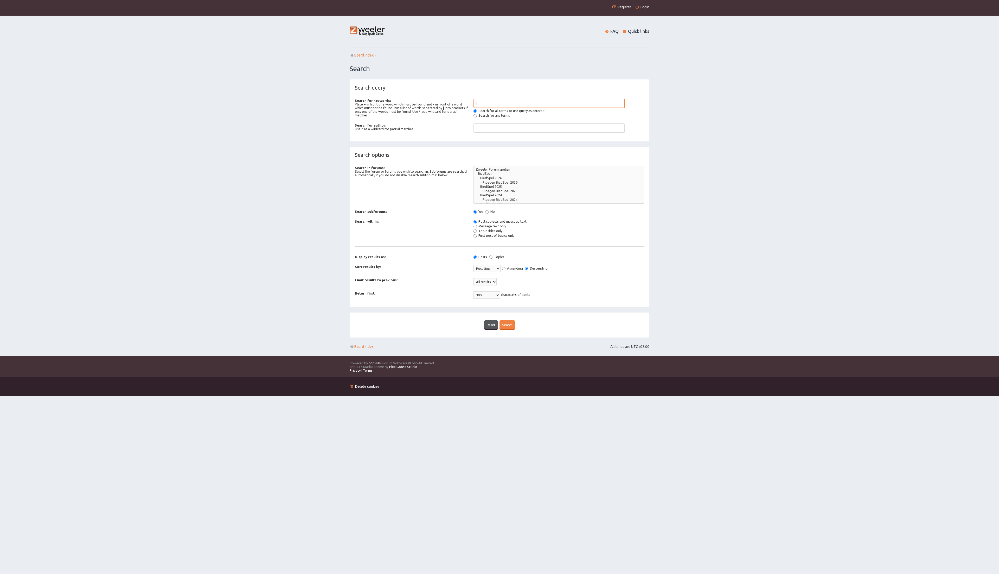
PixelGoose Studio (403, 367)
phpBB (374, 363)
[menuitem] (642, 7)
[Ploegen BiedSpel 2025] (559, 191)
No (492, 211)
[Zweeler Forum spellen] (559, 169)
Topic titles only (490, 231)
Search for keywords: (373, 100)
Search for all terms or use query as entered (511, 111)
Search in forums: (370, 168)
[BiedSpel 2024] (559, 195)
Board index (364, 347)
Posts (482, 257)
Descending (538, 268)
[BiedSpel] (559, 174)
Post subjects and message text (502, 221)
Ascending (514, 268)
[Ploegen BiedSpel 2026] (559, 182)
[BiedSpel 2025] (559, 187)
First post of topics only (496, 235)
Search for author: (370, 125)
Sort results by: (368, 267)
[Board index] (367, 31)
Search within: (367, 221)
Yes (480, 211)
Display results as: (370, 257)
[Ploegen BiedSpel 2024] (559, 200)
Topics (498, 257)
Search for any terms (494, 115)
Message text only (492, 226)
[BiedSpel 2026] (559, 178)
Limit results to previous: (376, 280)
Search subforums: (371, 211)
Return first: (365, 293)
